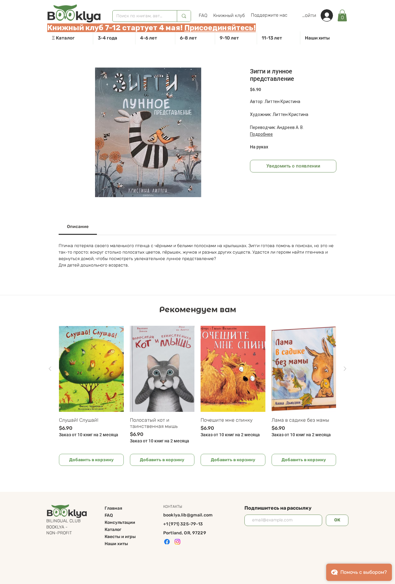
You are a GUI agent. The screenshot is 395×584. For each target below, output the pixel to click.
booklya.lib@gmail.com (188, 515)
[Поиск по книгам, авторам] (184, 16)
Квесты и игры (120, 536)
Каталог (113, 529)
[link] (342, 15)
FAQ (109, 515)
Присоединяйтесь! (220, 27)
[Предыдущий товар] (50, 368)
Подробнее (261, 134)
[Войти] (329, 15)
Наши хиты (116, 543)
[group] (197, 395)
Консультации (120, 522)
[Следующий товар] (345, 368)
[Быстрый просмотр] (91, 369)
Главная (113, 508)
